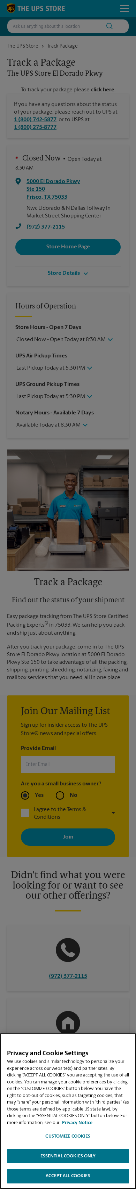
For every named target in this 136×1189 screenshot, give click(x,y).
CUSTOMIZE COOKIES (67, 1136)
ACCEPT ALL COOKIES (68, 1176)
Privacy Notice (77, 1123)
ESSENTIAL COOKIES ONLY (68, 1156)
